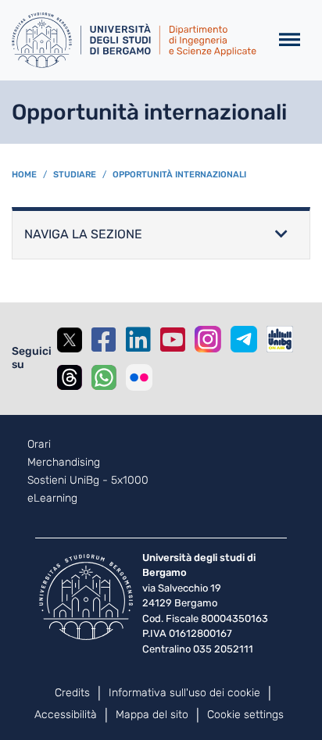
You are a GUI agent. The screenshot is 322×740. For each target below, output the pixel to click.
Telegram (244, 339)
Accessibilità (65, 714)
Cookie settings (245, 714)
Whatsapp (103, 377)
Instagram (208, 339)
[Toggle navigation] (289, 40)
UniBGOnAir (280, 339)
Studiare (74, 175)
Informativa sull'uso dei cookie (184, 692)
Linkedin (138, 340)
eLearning (52, 498)
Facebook (103, 340)
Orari (39, 444)
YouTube (172, 340)
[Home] (134, 40)
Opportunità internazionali (179, 175)
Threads (69, 377)
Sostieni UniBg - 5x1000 (87, 480)
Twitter (69, 340)
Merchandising (63, 462)
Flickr (139, 377)
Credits (72, 692)
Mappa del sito (152, 714)
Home (24, 175)
